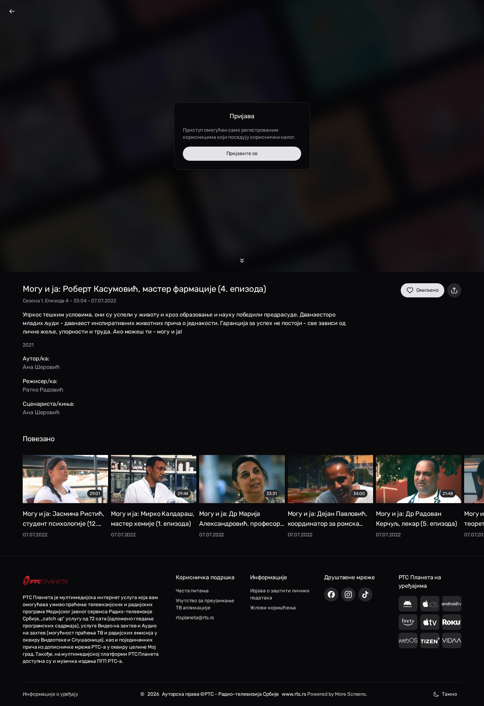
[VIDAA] (451, 640)
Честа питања (192, 591)
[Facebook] (331, 594)
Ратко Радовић (43, 389)
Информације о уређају (50, 694)
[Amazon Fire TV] (408, 622)
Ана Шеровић (41, 367)
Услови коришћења (273, 608)
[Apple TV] (429, 622)
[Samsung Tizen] (429, 640)
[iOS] (429, 603)
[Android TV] (451, 603)
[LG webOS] (408, 640)
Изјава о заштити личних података (280, 594)
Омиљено (427, 290)
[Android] (408, 603)
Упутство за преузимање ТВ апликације (205, 604)
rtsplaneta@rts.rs (195, 618)
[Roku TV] (451, 622)
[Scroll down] (242, 260)
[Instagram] (348, 594)
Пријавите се (242, 153)
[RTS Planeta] (45, 580)
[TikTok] (365, 594)
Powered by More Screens (336, 694)
